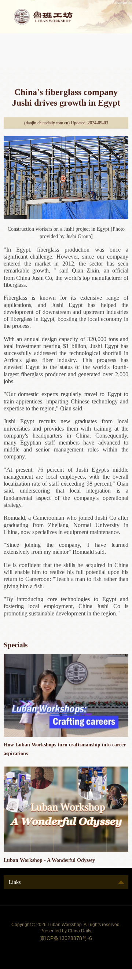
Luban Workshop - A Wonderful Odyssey (49, 860)
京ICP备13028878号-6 (66, 938)
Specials (15, 645)
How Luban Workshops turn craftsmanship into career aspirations (65, 749)
